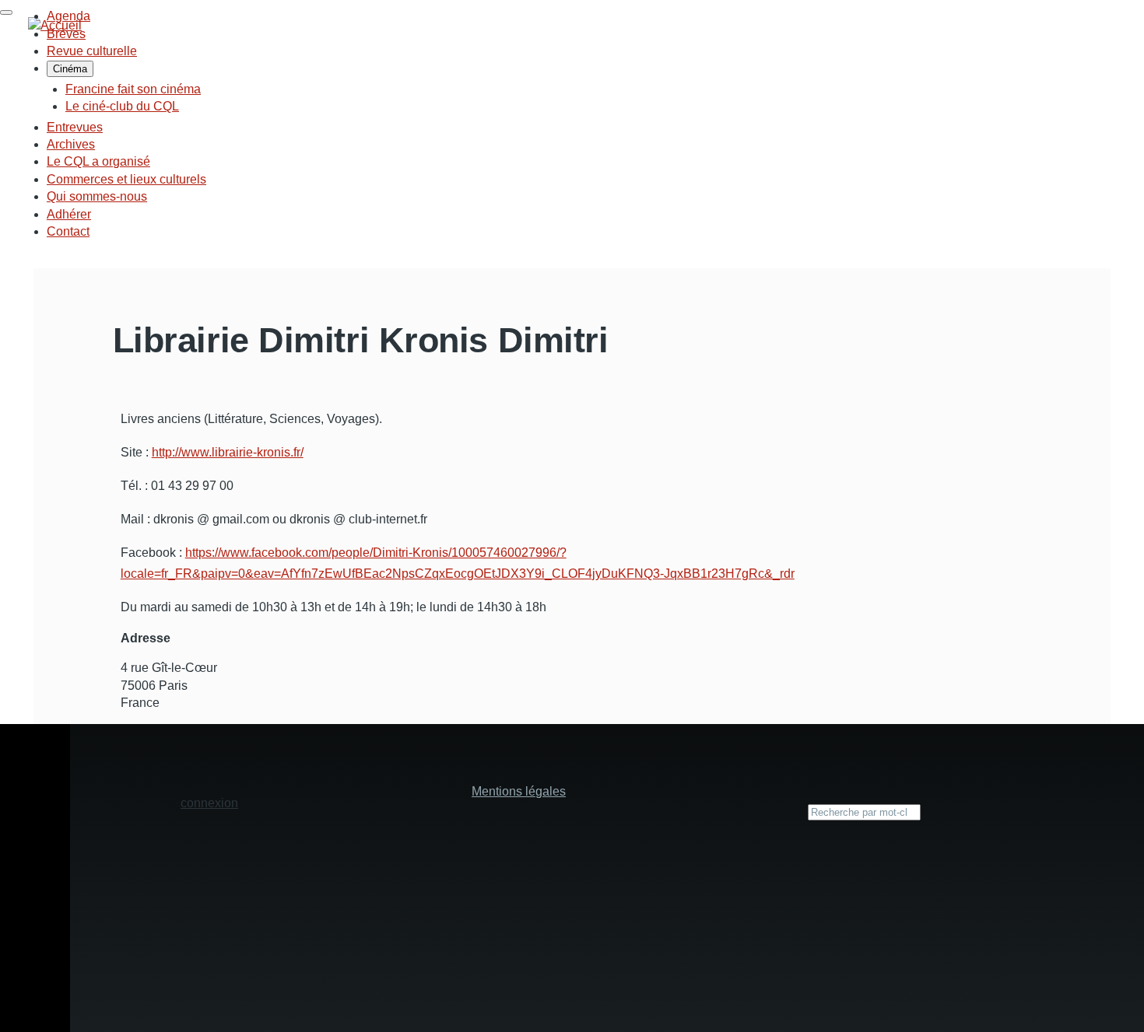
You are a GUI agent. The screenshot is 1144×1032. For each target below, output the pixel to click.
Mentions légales (519, 791)
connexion (209, 803)
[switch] (6, 12)
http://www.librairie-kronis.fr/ (228, 452)
